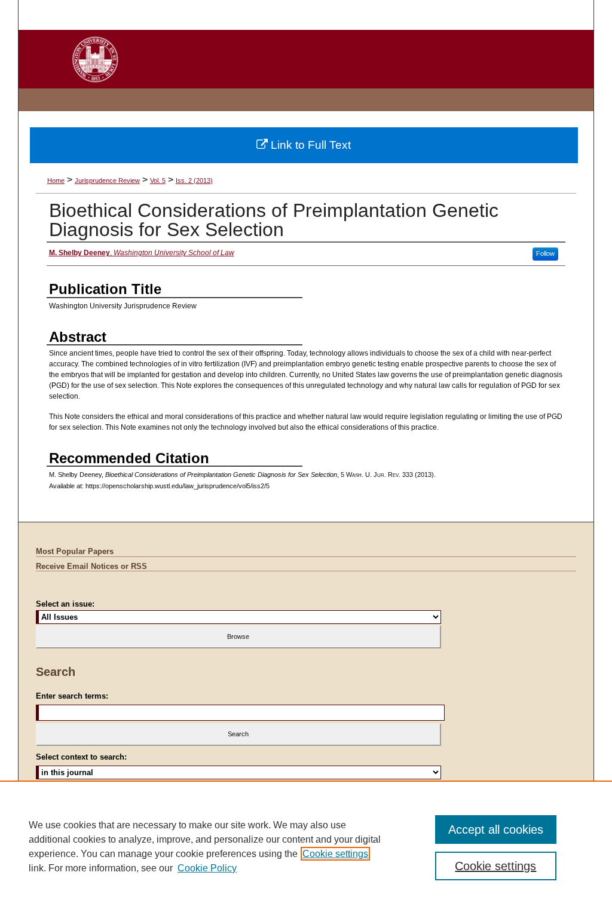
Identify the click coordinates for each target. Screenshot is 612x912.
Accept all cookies (495, 829)
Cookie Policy (207, 868)
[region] (306, 846)
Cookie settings (335, 854)
